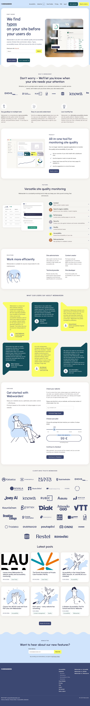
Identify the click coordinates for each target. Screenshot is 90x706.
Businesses (62, 679)
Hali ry (70, 373)
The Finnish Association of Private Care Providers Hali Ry (44, 573)
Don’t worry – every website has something (44, 607)
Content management (39, 613)
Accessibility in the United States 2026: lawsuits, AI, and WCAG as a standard (74, 574)
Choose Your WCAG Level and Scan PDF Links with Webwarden (15, 607)
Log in (65, 4)
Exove (70, 327)
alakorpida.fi (43, 370)
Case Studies (50, 4)
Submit (39, 51)
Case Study (14, 579)
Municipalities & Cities (65, 677)
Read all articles (45, 623)
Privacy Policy (13, 699)
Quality (50, 613)
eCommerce (63, 675)
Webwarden (76, 613)
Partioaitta (18, 336)
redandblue (43, 323)
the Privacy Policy (56, 656)
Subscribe (57, 651)
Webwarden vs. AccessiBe (81, 669)
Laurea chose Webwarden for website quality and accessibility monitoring (14, 574)
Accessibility (32, 4)
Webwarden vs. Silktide (80, 671)
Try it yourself (23, 60)
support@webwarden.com (13, 697)
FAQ (61, 4)
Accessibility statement (22, 699)
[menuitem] (32, 4)
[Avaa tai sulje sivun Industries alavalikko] (44, 4)
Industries (39, 4)
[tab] (69, 204)
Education (62, 673)
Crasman (13, 367)
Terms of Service (5, 699)
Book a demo (84, 4)
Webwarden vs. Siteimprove (81, 673)
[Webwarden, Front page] (6, 4)
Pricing (56, 4)
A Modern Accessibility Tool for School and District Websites (73, 607)
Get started (73, 4)
